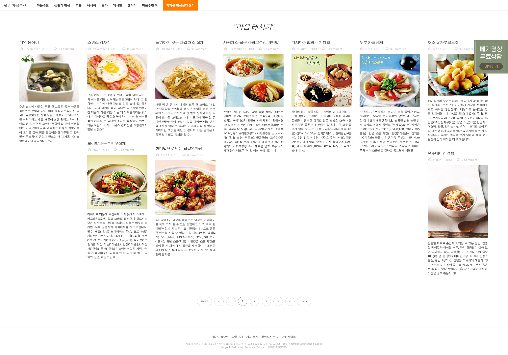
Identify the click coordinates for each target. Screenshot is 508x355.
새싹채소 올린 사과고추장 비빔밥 (251, 42)
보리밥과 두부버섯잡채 (106, 143)
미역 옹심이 (29, 42)
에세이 (91, 5)
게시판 (117, 5)
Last (304, 301)
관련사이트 (289, 337)
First (204, 301)
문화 (105, 5)
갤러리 (132, 5)
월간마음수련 (15, 5)
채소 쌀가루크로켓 (443, 42)
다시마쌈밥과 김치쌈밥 (311, 42)
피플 (79, 5)
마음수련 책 (150, 5)
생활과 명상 (62, 5)
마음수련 (43, 5)
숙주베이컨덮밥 (441, 153)
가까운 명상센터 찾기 (180, 5)
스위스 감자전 (99, 42)
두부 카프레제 (371, 42)
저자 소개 (252, 337)
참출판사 (237, 337)
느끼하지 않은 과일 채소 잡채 (179, 42)
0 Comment (66, 49)
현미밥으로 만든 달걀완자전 (178, 148)
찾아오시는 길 (270, 337)
